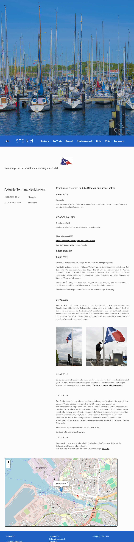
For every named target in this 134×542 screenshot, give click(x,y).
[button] (61, 489)
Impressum (119, 141)
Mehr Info (105, 449)
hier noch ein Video (67, 245)
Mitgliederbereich (85, 141)
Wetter (108, 141)
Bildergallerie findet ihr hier (101, 188)
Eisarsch (69, 141)
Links (98, 141)
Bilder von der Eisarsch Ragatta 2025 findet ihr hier (75, 241)
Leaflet (106, 525)
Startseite (45, 141)
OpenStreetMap (113, 525)
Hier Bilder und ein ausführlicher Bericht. (108, 385)
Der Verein (57, 141)
